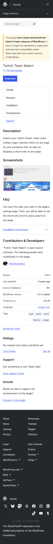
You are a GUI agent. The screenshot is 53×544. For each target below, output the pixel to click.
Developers (9, 454)
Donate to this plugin (14, 400)
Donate (33, 454)
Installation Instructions (15, 229)
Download (10, 78)
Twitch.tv (36, 320)
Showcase (33, 418)
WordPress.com (13, 469)
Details (9, 89)
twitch (46, 314)
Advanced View (11, 328)
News (6, 423)
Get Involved (35, 444)
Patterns (32, 434)
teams (38, 314)
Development (13, 113)
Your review (9, 351)
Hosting (7, 429)
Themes (32, 423)
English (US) (44, 307)
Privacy (7, 434)
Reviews (10, 97)
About (6, 418)
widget (46, 320)
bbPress (9, 480)
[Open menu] (48, 4)
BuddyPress (11, 485)
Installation (12, 105)
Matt (7, 474)
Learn (6, 444)
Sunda (13, 498)
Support (10, 120)
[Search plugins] (34, 24)
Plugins (31, 429)
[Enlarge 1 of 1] (46, 169)
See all (46, 351)
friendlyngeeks (14, 70)
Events (31, 449)
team (31, 314)
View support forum (13, 373)
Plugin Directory (11, 13)
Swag (32, 459)
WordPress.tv (11, 459)
